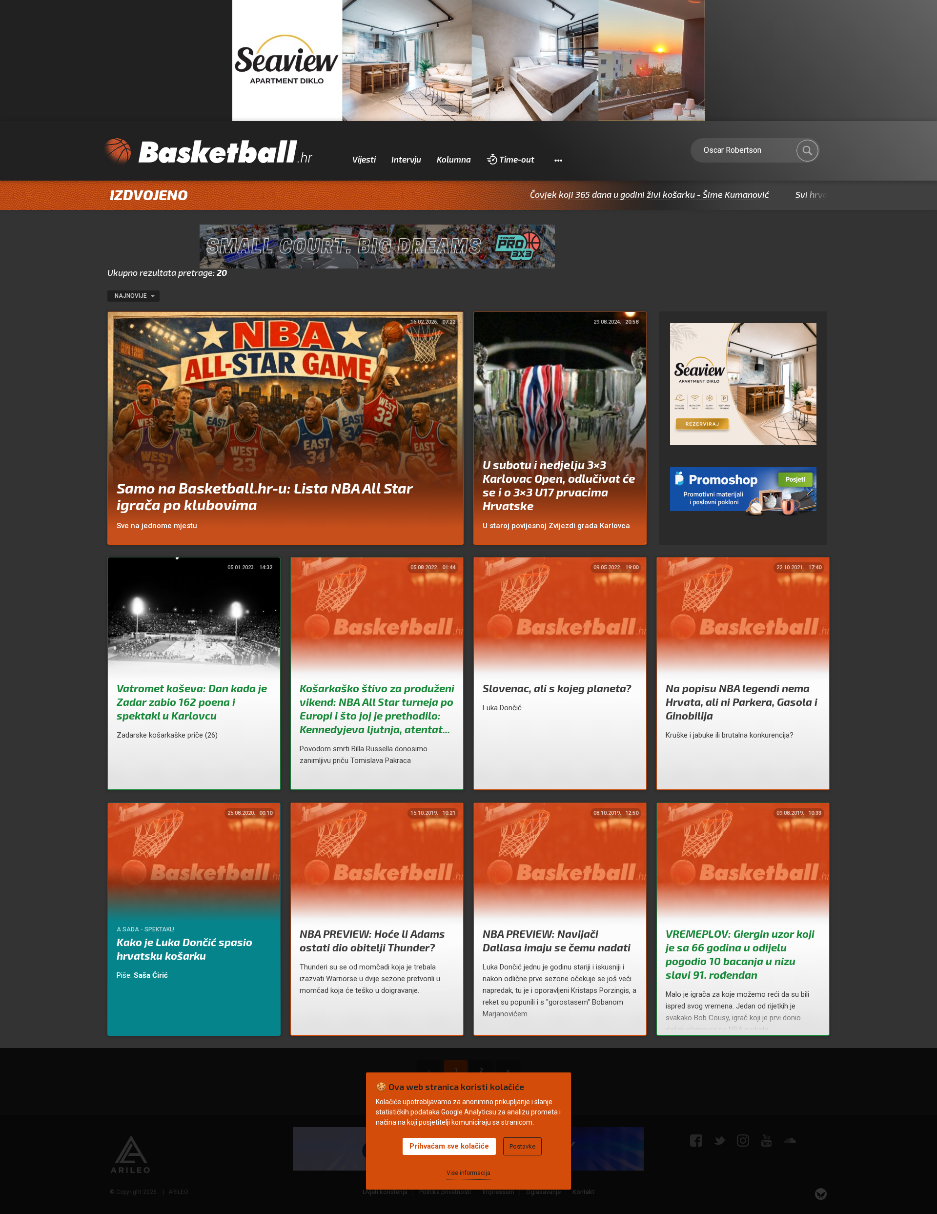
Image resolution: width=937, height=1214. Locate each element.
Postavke (522, 1146)
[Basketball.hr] (207, 152)
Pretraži (807, 151)
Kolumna (454, 159)
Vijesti (364, 159)
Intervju (406, 159)
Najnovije (131, 295)
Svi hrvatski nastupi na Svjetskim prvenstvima (823, 194)
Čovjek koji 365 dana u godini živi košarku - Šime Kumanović (584, 194)
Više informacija (468, 1173)
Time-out (516, 159)
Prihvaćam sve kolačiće (449, 1146)
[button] (558, 159)
